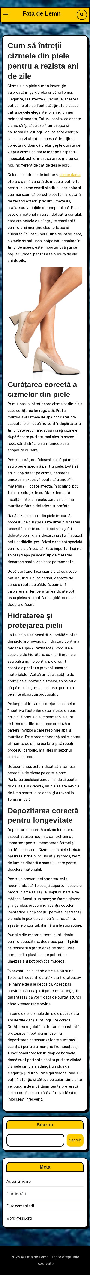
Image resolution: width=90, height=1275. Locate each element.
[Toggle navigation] (5, 14)
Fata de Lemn (41, 13)
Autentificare (18, 1181)
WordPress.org (19, 1218)
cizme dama (70, 175)
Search (45, 1124)
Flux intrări (16, 1193)
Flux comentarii (20, 1206)
